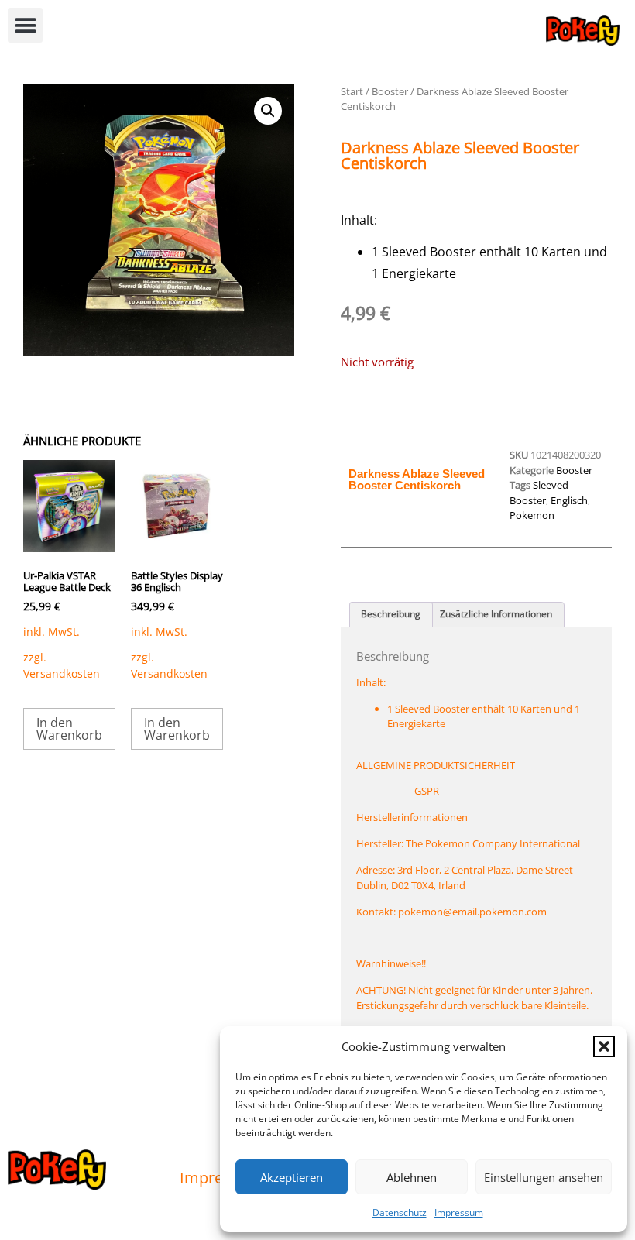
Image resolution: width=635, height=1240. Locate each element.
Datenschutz (399, 1212)
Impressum (458, 1212)
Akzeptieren (291, 1177)
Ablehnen (411, 1177)
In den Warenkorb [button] (69, 729)
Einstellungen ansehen (543, 1177)
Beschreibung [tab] (390, 613)
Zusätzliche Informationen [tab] (496, 613)
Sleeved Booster (539, 492)
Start (352, 91)
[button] (604, 1046)
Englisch (569, 500)
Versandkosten (61, 673)
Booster (390, 91)
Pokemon (532, 515)
